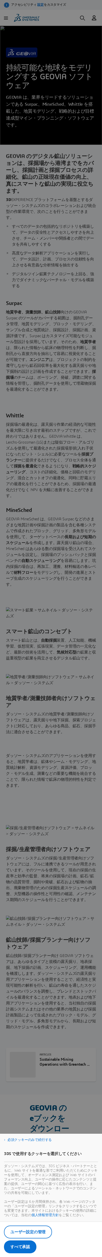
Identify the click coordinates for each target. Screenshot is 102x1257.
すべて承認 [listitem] (20, 1247)
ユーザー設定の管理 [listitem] (28, 1232)
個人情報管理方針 (45, 1215)
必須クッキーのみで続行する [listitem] (29, 1140)
